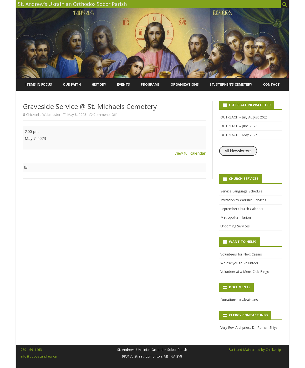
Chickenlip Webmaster (43, 114)
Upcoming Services (235, 226)
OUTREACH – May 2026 (238, 134)
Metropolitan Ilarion (235, 217)
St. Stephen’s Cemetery (231, 84)
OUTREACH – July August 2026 (244, 117)
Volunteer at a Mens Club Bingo (244, 271)
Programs (150, 84)
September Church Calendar (242, 208)
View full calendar (190, 153)
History (99, 84)
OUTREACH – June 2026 (238, 126)
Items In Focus (38, 84)
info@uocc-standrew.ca (38, 356)
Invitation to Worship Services (243, 200)
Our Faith (72, 84)
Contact (271, 84)
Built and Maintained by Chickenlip (255, 349)
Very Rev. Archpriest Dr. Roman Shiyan (250, 327)
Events (123, 84)
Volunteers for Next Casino (241, 254)
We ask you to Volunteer (239, 263)
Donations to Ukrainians (239, 299)
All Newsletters (238, 150)
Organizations (185, 84)
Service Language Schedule (241, 191)
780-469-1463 (31, 349)
